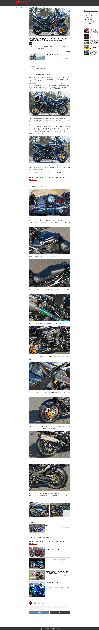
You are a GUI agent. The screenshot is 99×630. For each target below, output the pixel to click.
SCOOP (86, 13)
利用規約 (40, 628)
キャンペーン (87, 17)
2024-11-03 (35, 42)
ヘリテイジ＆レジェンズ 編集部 (38, 43)
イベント (91, 15)
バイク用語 (92, 21)
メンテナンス (87, 19)
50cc (96, 21)
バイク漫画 (86, 15)
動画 (89, 13)
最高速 (91, 19)
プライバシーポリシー (46, 628)
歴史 (92, 13)
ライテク (91, 17)
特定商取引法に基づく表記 (55, 628)
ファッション (87, 21)
